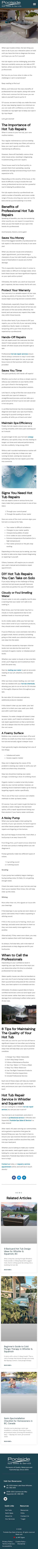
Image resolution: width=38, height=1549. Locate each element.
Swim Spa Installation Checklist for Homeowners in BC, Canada (18, 1421)
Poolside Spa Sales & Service (20, 1120)
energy (30, 437)
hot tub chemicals (28, 684)
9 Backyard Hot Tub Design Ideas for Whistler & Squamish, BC (17, 1251)
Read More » (8, 1269)
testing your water (14, 670)
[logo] (11, 4)
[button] (34, 4)
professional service (16, 1118)
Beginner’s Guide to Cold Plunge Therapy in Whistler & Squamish (18, 1349)
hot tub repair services (19, 354)
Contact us (6, 1164)
